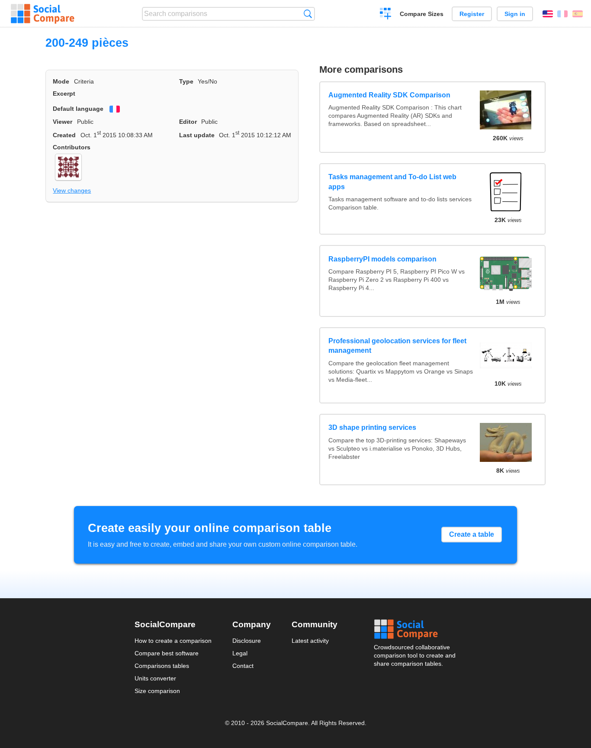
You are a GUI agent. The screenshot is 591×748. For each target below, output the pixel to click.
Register (471, 13)
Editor (188, 121)
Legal (239, 653)
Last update (197, 135)
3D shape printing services (372, 427)
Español (577, 13)
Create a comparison (386, 14)
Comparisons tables (162, 665)
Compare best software (167, 653)
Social (415, 629)
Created (64, 135)
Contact (243, 665)
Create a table (471, 534)
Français (562, 13)
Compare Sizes (421, 13)
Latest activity (310, 640)
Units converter (155, 678)
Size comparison (157, 690)
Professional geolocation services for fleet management (397, 345)
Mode (61, 81)
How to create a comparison (173, 640)
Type (186, 81)
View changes (72, 190)
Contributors (71, 147)
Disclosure (246, 640)
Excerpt (64, 93)
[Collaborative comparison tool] (42, 14)
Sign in (514, 13)
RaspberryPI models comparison (382, 259)
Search (308, 14)
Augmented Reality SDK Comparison (389, 95)
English (548, 13)
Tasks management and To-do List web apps (392, 181)
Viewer (62, 121)
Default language (78, 108)
